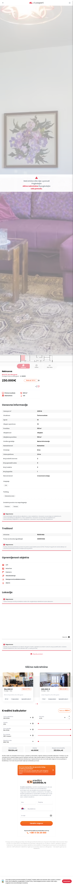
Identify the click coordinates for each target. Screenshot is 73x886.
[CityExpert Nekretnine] (36, 3)
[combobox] (40, 809)
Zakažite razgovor (36, 823)
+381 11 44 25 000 (37, 832)
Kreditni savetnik (25, 787)
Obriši (31, 718)
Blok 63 (4, 375)
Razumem (66, 881)
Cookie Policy (29, 881)
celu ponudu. (36, 188)
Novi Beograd (12, 375)
